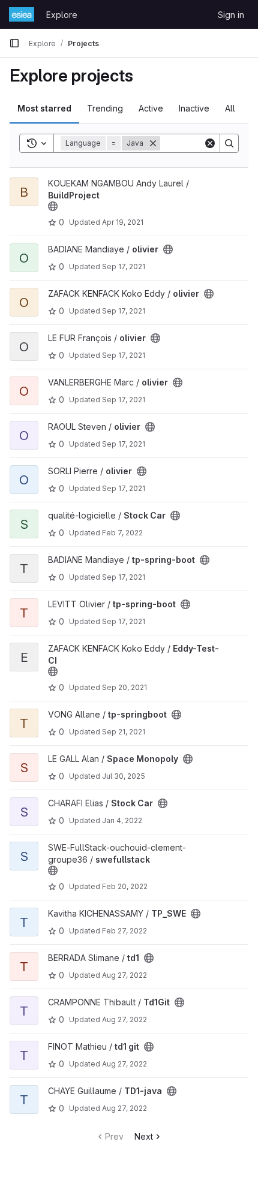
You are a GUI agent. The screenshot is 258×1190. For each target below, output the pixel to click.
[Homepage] (22, 14)
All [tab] (230, 108)
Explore (61, 15)
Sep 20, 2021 (124, 687)
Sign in (231, 15)
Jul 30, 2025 (123, 776)
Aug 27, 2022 (124, 975)
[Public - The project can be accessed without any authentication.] (53, 206)
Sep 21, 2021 (123, 731)
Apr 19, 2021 (122, 222)
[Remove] (153, 143)
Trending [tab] (105, 108)
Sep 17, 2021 (123, 266)
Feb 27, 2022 (124, 930)
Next (143, 1136)
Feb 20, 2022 (125, 886)
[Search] (229, 143)
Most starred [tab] (44, 108)
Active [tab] (151, 108)
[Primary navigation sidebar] (14, 43)
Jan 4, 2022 (122, 820)
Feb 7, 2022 (122, 532)
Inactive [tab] (194, 108)
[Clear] (210, 143)
